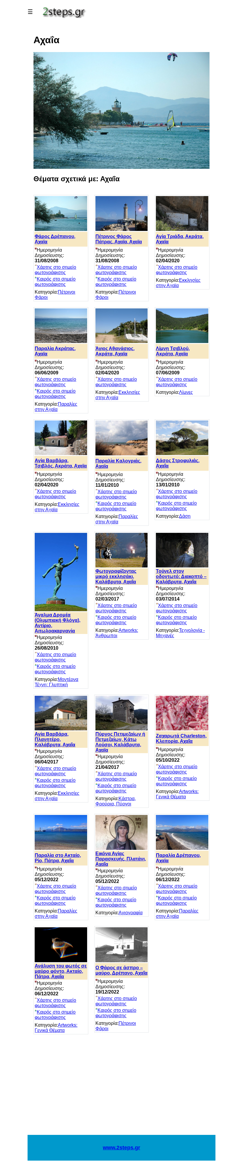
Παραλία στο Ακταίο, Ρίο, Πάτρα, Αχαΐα (58, 858)
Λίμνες (186, 392)
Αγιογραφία (131, 912)
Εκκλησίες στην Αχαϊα (178, 283)
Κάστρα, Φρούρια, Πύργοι (115, 801)
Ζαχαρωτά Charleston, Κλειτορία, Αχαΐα (181, 738)
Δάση (185, 516)
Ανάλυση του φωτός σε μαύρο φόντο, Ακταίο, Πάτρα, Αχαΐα (61, 971)
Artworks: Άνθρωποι (116, 633)
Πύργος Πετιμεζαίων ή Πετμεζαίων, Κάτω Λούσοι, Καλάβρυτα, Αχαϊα (120, 742)
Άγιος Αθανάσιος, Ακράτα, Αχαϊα (115, 351)
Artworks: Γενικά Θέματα (177, 794)
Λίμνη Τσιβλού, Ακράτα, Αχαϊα (173, 351)
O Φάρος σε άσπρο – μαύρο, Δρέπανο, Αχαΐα (121, 970)
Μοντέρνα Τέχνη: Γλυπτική (56, 682)
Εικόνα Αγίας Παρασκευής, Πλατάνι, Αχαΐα (120, 859)
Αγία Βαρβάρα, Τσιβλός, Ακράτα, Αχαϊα (61, 463)
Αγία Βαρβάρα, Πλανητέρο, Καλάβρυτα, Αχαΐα (55, 739)
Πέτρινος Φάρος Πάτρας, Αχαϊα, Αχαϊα (118, 239)
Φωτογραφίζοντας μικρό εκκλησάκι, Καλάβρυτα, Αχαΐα (115, 576)
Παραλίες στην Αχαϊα (56, 407)
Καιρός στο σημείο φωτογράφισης (55, 281)
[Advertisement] (121, 1087)
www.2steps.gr (121, 1148)
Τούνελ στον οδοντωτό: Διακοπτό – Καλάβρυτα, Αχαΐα (181, 576)
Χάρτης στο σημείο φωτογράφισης (55, 270)
